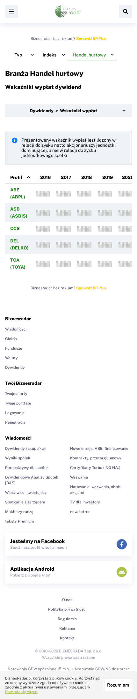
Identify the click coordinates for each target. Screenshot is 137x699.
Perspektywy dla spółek (27, 467)
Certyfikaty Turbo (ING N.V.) (95, 467)
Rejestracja (15, 422)
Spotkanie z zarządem (25, 502)
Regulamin (67, 619)
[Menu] (11, 11)
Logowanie (15, 413)
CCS (15, 228)
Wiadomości (15, 329)
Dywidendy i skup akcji (25, 448)
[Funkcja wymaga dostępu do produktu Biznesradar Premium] (43, 193)
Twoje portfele (18, 403)
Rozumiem (118, 685)
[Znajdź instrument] (125, 11)
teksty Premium (19, 521)
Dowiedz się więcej (21, 691)
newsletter (80, 511)
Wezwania (79, 477)
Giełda (11, 339)
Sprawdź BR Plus (91, 38)
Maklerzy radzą (19, 511)
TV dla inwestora (85, 502)
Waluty (11, 358)
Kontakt (67, 638)
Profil (16, 177)
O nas (67, 600)
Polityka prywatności (67, 609)
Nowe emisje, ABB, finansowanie (99, 448)
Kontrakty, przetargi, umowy (95, 458)
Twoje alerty (16, 393)
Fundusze (13, 348)
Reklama (67, 628)
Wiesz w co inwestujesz (26, 492)
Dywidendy (15, 367)
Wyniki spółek (17, 458)
